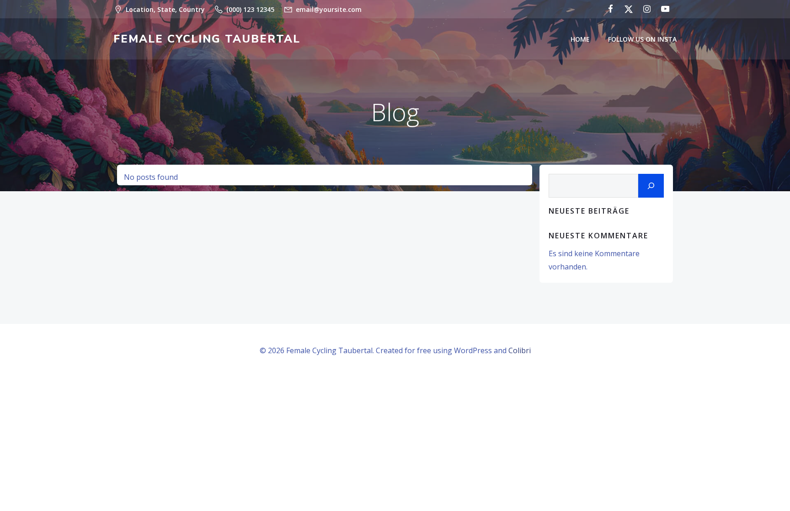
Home (580, 39)
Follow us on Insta (642, 39)
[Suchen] (651, 186)
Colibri (519, 350)
